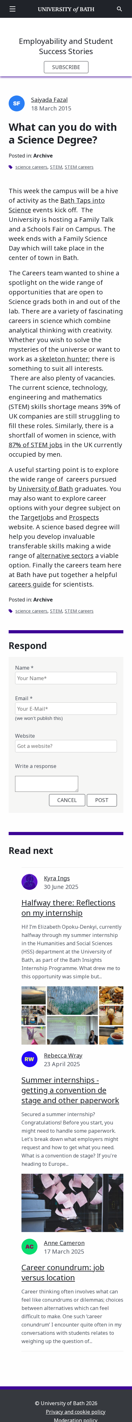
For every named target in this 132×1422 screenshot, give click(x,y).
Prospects (84, 517)
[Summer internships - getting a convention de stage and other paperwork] (72, 1203)
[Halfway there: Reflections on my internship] (72, 1015)
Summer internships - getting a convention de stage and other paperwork (70, 1089)
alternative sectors (65, 555)
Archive (43, 155)
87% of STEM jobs (35, 444)
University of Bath (66, 8)
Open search (119, 9)
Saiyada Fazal (49, 99)
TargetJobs (37, 517)
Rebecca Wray (63, 1055)
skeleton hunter (63, 359)
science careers (31, 167)
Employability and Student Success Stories (66, 46)
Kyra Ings (57, 878)
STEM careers (79, 167)
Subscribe (66, 67)
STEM (56, 167)
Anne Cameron (64, 1243)
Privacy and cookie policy (75, 1411)
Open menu (12, 9)
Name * (24, 667)
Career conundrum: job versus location (62, 1272)
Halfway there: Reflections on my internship (68, 907)
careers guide (30, 584)
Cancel (67, 800)
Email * (24, 698)
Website (25, 735)
